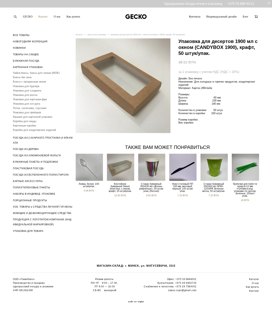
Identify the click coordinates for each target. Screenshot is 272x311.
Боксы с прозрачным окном (29, 81)
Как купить (73, 16)
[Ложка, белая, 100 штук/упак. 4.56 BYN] (89, 167)
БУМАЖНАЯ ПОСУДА (26, 60)
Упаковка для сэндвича (27, 90)
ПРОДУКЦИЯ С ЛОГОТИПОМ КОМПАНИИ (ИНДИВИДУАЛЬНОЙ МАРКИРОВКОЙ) (42, 222)
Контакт (254, 291)
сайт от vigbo (136, 302)
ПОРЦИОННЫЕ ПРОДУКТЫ (30, 200)
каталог (79, 34)
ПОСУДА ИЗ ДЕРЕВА (26, 149)
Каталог (43, 16)
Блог (245, 16)
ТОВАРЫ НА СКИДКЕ (26, 54)
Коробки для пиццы (24, 121)
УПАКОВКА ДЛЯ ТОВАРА (28, 231)
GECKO (27, 16)
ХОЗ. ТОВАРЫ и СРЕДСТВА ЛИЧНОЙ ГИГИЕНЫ (42, 206)
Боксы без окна (22, 77)
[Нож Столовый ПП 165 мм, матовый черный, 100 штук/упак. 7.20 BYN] (183, 167)
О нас (57, 16)
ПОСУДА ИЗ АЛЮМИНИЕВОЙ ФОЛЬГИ (37, 155)
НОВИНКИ (19, 48)
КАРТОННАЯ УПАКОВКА (28, 67)
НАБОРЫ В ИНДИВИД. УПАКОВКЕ (34, 193)
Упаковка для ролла (25, 94)
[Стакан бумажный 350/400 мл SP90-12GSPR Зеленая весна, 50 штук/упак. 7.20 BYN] (214, 167)
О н (254, 283)
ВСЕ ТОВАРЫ (21, 35)
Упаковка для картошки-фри (30, 99)
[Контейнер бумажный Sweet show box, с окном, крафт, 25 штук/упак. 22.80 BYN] (120, 167)
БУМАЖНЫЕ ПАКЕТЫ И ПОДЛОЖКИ (35, 161)
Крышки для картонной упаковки (32, 116)
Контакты (194, 16)
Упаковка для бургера (26, 86)
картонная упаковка (96, 34)
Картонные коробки (24, 125)
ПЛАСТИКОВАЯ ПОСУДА (28, 168)
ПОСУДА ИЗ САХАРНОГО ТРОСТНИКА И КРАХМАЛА (42, 140)
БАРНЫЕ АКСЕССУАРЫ (28, 181)
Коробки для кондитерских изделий (34, 129)
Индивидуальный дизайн (221, 16)
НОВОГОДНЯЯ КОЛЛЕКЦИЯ (30, 41)
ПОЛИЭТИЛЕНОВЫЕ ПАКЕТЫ (31, 187)
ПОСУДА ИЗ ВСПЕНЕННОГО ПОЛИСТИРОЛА (41, 174)
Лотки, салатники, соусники (29, 108)
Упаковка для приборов (27, 112)
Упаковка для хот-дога (26, 103)
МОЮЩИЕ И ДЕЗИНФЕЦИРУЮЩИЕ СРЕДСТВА (42, 213)
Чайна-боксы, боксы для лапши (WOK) (36, 72)
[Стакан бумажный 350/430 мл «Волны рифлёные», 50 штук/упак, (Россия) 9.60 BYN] (151, 167)
